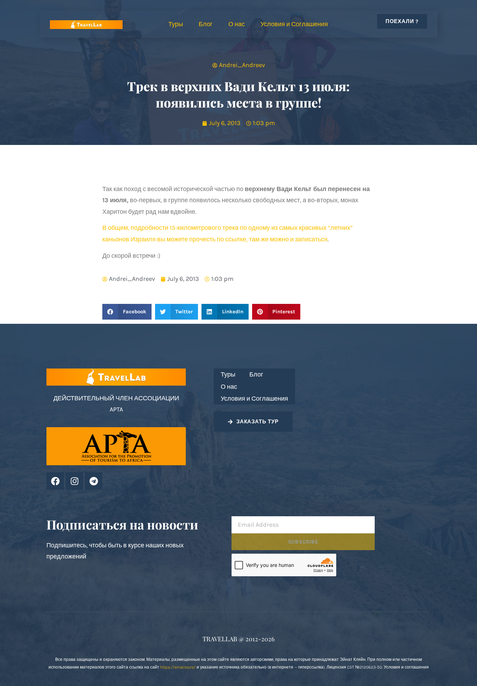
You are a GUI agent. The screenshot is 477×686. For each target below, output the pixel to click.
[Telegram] (93, 481)
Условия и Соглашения (294, 24)
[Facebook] (55, 481)
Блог (206, 24)
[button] (127, 312)
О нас (236, 24)
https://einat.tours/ (178, 667)
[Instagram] (74, 481)
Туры (175, 24)
